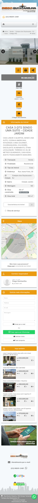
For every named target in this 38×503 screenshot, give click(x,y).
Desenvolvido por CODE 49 (19, 501)
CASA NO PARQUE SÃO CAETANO (14, 368)
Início (6, 31)
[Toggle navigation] (33, 24)
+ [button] (3, 226)
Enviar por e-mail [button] (19, 324)
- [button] (3, 228)
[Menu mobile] (4, 24)
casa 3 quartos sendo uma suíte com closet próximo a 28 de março (17, 353)
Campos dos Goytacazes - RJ (24, 31)
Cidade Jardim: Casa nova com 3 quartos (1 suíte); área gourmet (17, 394)
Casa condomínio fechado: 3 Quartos (15, 381)
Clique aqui (11, 266)
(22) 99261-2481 (12, 17)
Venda (12, 31)
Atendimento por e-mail (20, 462)
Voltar (33, 33)
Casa (6, 33)
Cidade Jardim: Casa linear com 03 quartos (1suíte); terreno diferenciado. (17, 409)
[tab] (16, 204)
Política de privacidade (19, 500)
